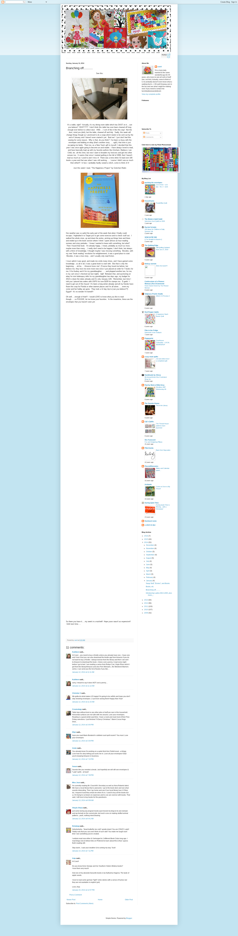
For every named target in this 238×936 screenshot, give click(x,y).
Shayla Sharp (77, 808)
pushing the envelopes (153, 183)
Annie (74, 748)
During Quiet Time (152, 503)
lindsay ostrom (150, 264)
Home (100, 900)
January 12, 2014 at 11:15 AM (83, 702)
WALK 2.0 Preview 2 (163, 296)
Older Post (129, 900)
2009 (146, 613)
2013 (146, 600)
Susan (74, 766)
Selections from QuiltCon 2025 (155, 221)
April (148, 571)
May (148, 568)
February (149, 577)
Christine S (76, 693)
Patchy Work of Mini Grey (154, 385)
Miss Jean (76, 783)
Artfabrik (148, 484)
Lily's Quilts (149, 422)
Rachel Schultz (150, 227)
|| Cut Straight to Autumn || (153, 239)
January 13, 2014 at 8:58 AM (83, 800)
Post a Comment (75, 895)
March (148, 574)
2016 (146, 536)
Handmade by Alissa (153, 375)
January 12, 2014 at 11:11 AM (83, 672)
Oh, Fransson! (150, 440)
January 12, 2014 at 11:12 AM (83, 686)
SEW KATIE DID (151, 237)
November (150, 548)
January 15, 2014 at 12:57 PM (83, 890)
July (148, 561)
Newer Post (71, 900)
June (148, 565)
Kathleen (75, 652)
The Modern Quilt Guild (153, 219)
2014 (146, 542)
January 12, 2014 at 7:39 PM (83, 775)
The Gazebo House (152, 403)
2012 (146, 603)
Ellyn (74, 732)
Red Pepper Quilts (152, 312)
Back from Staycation (163, 450)
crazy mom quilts (151, 357)
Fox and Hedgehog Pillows (153, 442)
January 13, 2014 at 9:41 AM (83, 819)
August (149, 558)
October (149, 552)
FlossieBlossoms (151, 466)
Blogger (129, 918)
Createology (77, 709)
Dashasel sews (151, 521)
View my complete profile (151, 94)
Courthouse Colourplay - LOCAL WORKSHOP (163, 342)
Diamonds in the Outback (153, 332)
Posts (147, 133)
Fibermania (149, 448)
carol (160, 67)
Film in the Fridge (151, 330)
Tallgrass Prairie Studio (154, 294)
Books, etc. (150, 587)
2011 (146, 606)
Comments (149, 137)
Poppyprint (149, 338)
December (150, 545)
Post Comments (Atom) (84, 903)
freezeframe (149, 201)
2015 (146, 539)
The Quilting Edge (151, 245)
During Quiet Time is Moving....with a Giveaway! (163, 507)
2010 (146, 610)
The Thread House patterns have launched (162, 426)
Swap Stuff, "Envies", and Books (158, 583)
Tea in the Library (162, 405)
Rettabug (75, 826)
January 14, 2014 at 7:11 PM (82, 851)
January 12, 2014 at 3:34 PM (83, 741)
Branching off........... (153, 590)
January (149, 581)
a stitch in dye (150, 525)
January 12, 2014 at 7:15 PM (83, 759)
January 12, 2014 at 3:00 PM (83, 725)
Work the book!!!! (161, 266)
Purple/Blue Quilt (161, 203)
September (150, 555)
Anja (74, 858)
